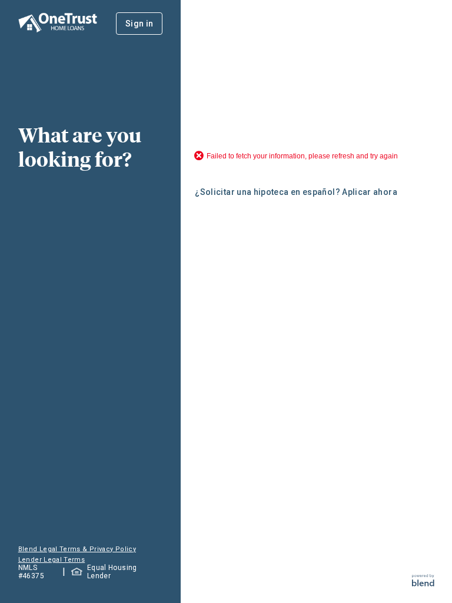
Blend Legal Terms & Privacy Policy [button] (77, 549)
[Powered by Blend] (423, 583)
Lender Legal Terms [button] (51, 560)
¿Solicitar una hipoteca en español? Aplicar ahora (296, 192)
